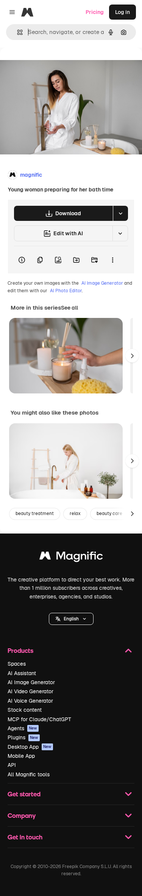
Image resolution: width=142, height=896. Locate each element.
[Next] (132, 355)
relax (75, 513)
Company (22, 815)
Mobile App (21, 756)
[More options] (112, 259)
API (12, 765)
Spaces (17, 663)
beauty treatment (35, 513)
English (71, 619)
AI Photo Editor (66, 291)
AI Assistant (22, 673)
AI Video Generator (30, 691)
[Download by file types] (120, 213)
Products (20, 650)
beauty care (109, 513)
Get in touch (25, 837)
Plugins (23, 737)
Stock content (25, 709)
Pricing (95, 12)
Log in (122, 12)
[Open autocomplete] (16, 32)
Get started (24, 794)
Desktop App (29, 746)
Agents (22, 728)
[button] (71, 619)
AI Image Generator (102, 283)
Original (48, 64)
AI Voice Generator (30, 700)
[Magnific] (71, 557)
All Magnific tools (29, 774)
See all (69, 307)
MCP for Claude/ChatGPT (39, 719)
